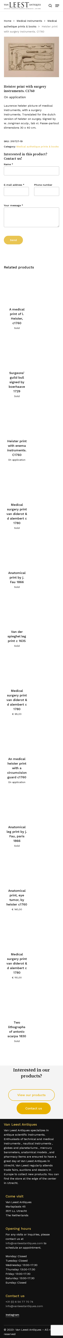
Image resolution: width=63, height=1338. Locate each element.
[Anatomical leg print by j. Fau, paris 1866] (17, 805)
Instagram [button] (12, 1314)
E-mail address (14, 184)
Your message (13, 205)
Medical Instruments (29, 20)
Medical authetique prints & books (37, 146)
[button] (57, 5)
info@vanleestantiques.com (24, 1243)
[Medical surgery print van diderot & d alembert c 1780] (17, 483)
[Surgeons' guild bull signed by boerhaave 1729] (17, 351)
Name (8, 164)
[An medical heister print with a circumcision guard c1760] (17, 737)
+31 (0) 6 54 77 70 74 (19, 1301)
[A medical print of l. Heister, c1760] (17, 288)
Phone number (43, 184)
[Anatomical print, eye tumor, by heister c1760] (17, 869)
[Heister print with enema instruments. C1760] (17, 419)
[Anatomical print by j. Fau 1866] (17, 551)
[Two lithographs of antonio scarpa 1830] (17, 1001)
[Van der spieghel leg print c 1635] (17, 610)
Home (7, 20)
